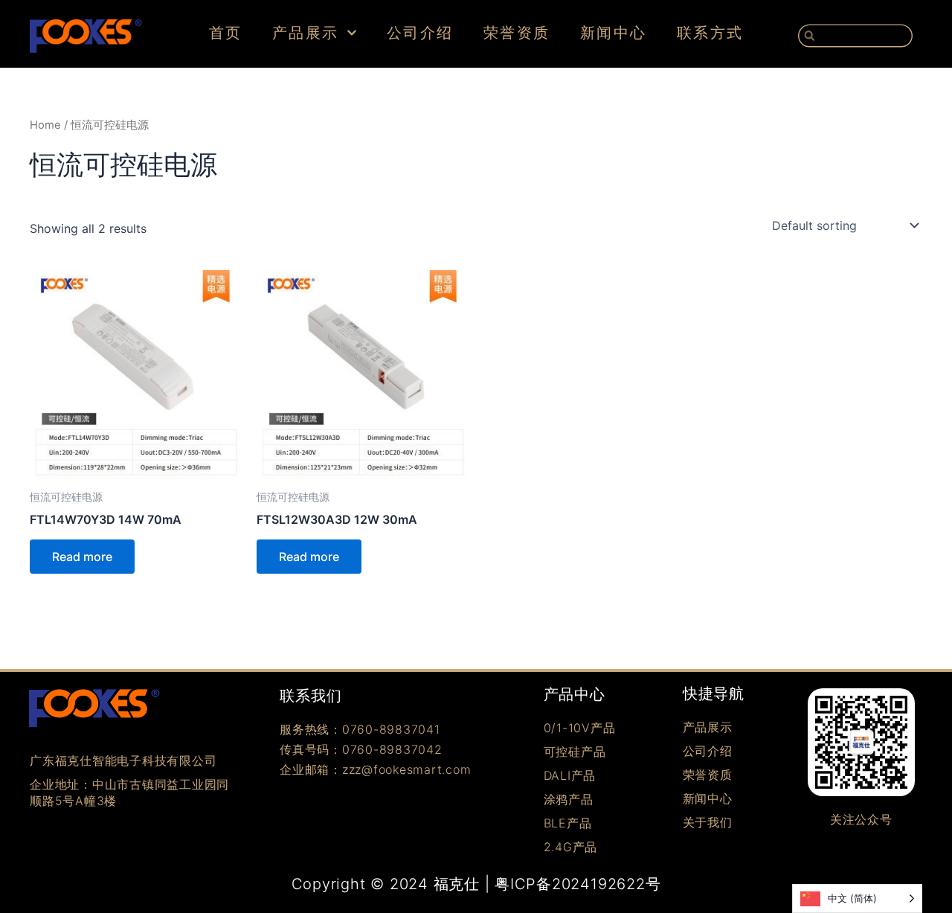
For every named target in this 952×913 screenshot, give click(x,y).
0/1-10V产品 (580, 727)
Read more (82, 556)
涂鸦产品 (569, 799)
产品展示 (305, 33)
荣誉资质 (516, 33)
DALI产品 (570, 775)
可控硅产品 (575, 751)
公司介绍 (420, 33)
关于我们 (708, 822)
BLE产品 (568, 823)
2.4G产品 (571, 846)
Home (45, 125)
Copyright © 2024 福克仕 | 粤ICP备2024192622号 (476, 884)
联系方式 (710, 33)
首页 (225, 33)
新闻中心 (613, 33)
